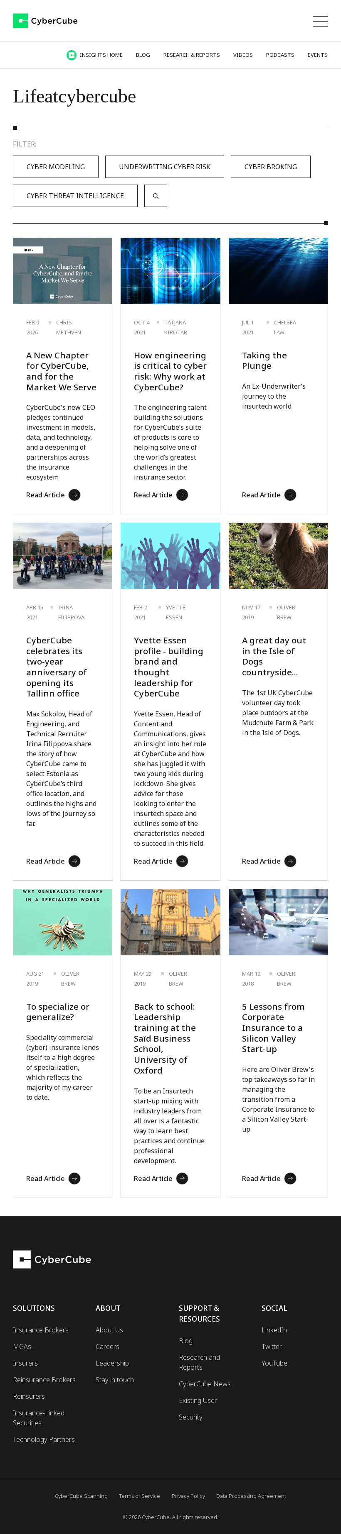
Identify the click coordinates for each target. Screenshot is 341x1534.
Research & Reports (191, 54)
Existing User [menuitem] (198, 1400)
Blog (143, 54)
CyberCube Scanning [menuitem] (81, 1496)
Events (318, 54)
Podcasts (280, 54)
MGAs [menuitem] (22, 1346)
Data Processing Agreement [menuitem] (251, 1496)
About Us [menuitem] (109, 1329)
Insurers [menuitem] (25, 1363)
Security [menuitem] (191, 1417)
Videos (243, 54)
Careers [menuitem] (107, 1346)
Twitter (272, 1346)
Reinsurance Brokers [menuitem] (44, 1379)
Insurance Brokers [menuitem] (41, 1329)
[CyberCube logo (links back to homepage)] (45, 20)
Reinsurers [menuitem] (29, 1396)
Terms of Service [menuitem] (139, 1496)
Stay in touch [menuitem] (115, 1379)
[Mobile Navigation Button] (320, 20)
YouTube (274, 1363)
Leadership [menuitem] (112, 1363)
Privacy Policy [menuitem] (188, 1496)
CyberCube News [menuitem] (205, 1383)
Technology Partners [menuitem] (44, 1439)
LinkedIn (274, 1329)
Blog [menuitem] (186, 1340)
